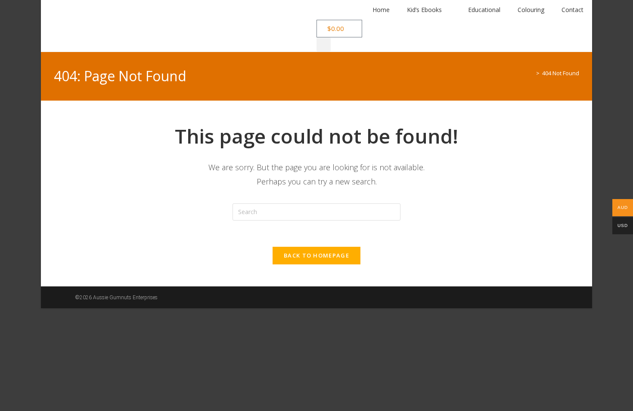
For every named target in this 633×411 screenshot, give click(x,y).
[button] (323, 44)
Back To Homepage (316, 255)
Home (381, 10)
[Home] (531, 73)
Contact (572, 10)
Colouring (531, 10)
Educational (484, 10)
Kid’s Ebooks (424, 10)
